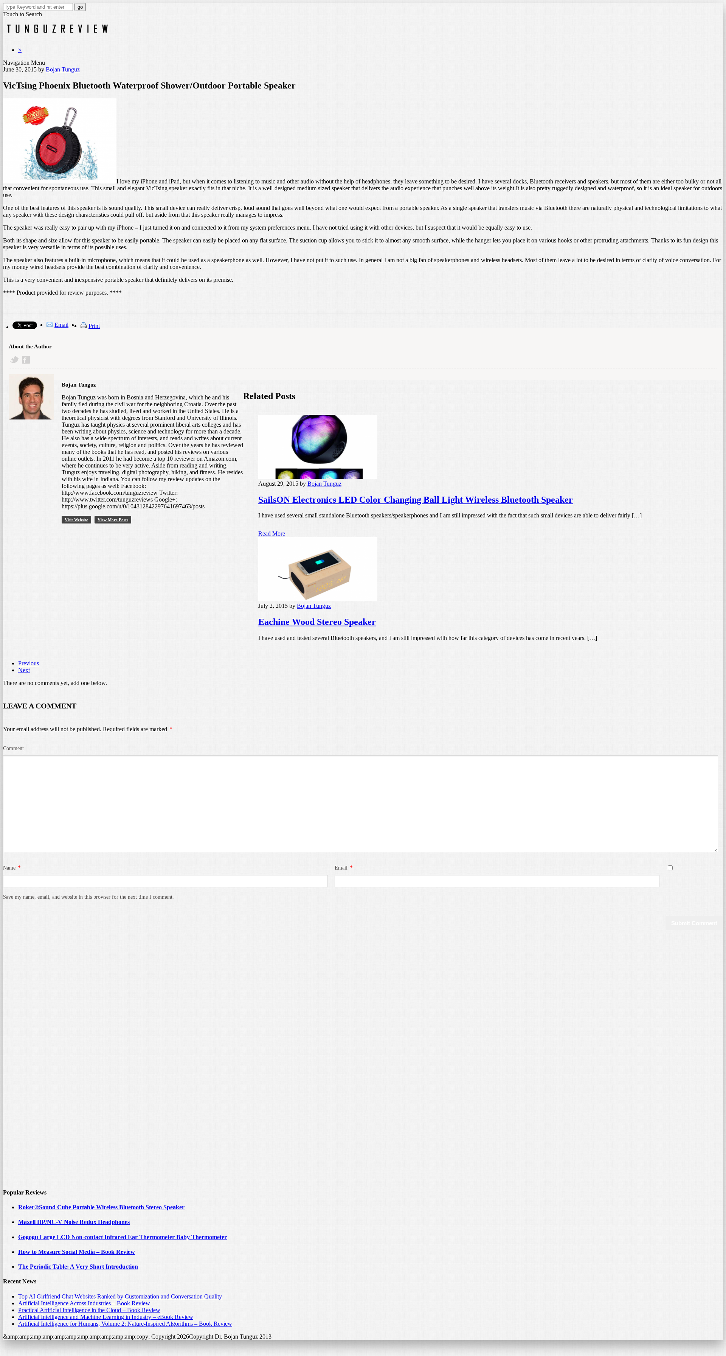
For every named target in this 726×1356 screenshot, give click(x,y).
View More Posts (113, 519)
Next (24, 670)
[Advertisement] (33, 1066)
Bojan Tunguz (63, 69)
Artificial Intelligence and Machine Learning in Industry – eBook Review (105, 1317)
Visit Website (76, 519)
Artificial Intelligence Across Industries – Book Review (84, 1303)
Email (61, 324)
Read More (271, 533)
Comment (13, 748)
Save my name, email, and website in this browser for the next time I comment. (88, 897)
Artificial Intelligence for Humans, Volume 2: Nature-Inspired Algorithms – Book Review (125, 1323)
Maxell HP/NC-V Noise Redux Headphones (74, 1222)
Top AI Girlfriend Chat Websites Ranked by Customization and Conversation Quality (120, 1296)
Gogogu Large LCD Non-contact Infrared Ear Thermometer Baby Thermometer (122, 1237)
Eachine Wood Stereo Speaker (317, 622)
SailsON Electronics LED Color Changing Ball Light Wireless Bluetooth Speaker (415, 500)
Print (94, 326)
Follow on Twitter (14, 360)
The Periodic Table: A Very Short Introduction (78, 1266)
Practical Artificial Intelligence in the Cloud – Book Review (89, 1310)
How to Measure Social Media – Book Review (76, 1252)
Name (9, 868)
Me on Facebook (26, 360)
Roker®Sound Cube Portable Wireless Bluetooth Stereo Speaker (101, 1207)
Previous (28, 663)
